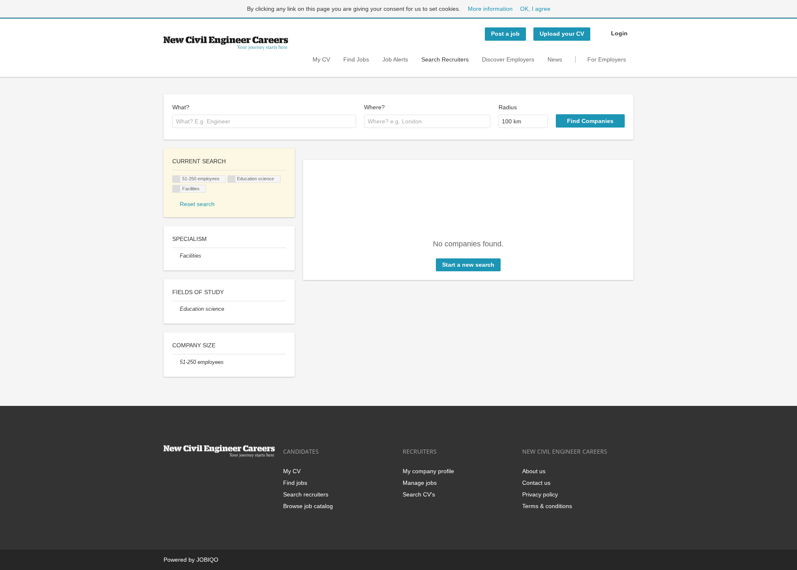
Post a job (505, 33)
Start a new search (468, 264)
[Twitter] (183, 475)
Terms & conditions (547, 506)
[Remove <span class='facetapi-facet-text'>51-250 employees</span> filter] (176, 179)
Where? (374, 107)
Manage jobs (420, 482)
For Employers (606, 59)
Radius (508, 107)
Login (619, 33)
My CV (321, 59)
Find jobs (295, 482)
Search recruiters (305, 494)
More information (490, 8)
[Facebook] (170, 475)
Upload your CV (562, 33)
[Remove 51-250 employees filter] (176, 362)
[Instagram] (211, 475)
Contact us (536, 482)
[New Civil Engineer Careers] (226, 43)
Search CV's (419, 494)
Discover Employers (508, 59)
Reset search (197, 204)
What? (180, 107)
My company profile (428, 471)
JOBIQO (207, 559)
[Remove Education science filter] (176, 309)
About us (533, 471)
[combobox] (264, 121)
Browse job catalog (308, 506)
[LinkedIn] (197, 475)
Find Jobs (356, 59)
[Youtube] (222, 475)
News (555, 59)
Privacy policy (540, 494)
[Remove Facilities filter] (176, 256)
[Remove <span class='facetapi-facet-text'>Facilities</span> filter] (176, 188)
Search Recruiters (445, 59)
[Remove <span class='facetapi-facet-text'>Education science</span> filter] (231, 179)
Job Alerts (395, 59)
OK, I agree (535, 8)
